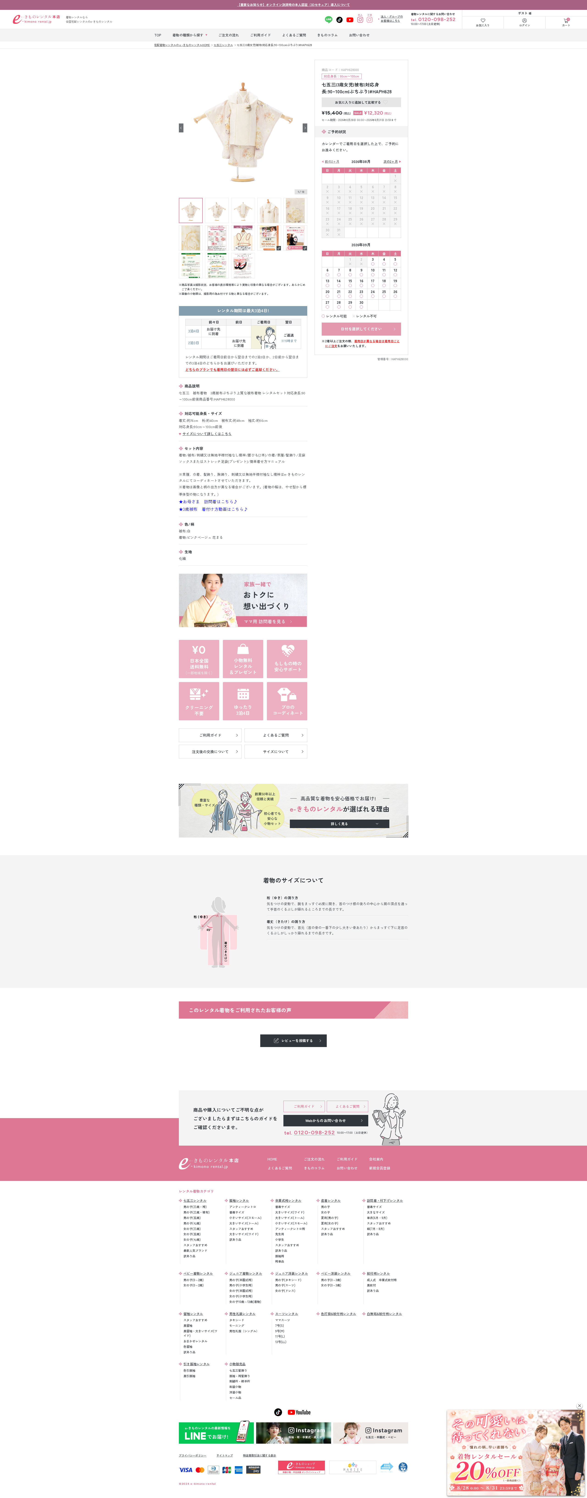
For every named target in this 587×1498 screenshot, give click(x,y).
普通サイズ (236, 1212)
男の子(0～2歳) (193, 1280)
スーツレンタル (286, 1313)
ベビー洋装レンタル (336, 1273)
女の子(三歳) (192, 1229)
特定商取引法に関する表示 (259, 1455)
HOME (272, 1159)
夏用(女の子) (329, 1223)
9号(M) (279, 1331)
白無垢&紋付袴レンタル (384, 1313)
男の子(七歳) (192, 1223)
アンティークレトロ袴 (290, 1229)
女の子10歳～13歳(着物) (245, 1301)
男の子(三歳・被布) (196, 1212)
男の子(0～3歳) (331, 1280)
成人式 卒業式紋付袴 (382, 1280)
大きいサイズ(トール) (243, 1223)
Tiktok (339, 19)
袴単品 (279, 1261)
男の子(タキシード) (288, 1280)
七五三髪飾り (238, 1370)
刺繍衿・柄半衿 (239, 1381)
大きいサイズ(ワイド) (243, 1234)
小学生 (279, 1239)
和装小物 (235, 1387)
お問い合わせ (347, 1168)
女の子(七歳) (192, 1239)
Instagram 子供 (370, 19)
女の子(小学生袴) (240, 1296)
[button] (579, 1406)
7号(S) (279, 1325)
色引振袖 (189, 1370)
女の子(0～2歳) (193, 1285)
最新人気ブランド (195, 1250)
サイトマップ (224, 1455)
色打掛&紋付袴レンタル (338, 1313)
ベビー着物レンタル (198, 1273)
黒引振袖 (189, 1376)
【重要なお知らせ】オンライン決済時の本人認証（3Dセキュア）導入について (293, 4)
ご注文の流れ (314, 1159)
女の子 (325, 1212)
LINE (328, 19)
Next (305, 127)
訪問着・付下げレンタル (385, 1200)
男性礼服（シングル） (244, 1331)
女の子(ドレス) (285, 1290)
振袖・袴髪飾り (239, 1376)
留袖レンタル (193, 1313)
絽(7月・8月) (375, 1229)
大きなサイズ (376, 1212)
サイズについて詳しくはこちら (207, 433)
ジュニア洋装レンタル (291, 1273)
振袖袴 (279, 1256)
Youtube (350, 19)
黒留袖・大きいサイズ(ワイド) (200, 1333)
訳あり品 (189, 1256)
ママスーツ (282, 1320)
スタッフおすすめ (195, 1245)
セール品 (235, 1398)
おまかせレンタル (195, 1341)
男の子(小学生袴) (240, 1285)
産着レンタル (331, 1200)
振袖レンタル (239, 1200)
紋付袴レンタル (378, 1273)
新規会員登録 (379, 1168)
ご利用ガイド (347, 1159)
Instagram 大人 (360, 19)
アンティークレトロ (242, 1207)
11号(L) (280, 1336)
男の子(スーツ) (285, 1285)
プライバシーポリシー (192, 1455)
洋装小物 (235, 1392)
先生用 (279, 1234)
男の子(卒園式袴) (240, 1280)
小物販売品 (237, 1364)
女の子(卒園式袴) (240, 1290)
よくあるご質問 (280, 1168)
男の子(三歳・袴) (195, 1207)
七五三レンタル (194, 1200)
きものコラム (314, 1168)
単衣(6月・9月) (377, 1218)
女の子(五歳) (192, 1234)
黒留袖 (187, 1325)
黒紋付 (371, 1285)
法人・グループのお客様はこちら (392, 18)
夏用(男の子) (329, 1218)
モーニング (236, 1325)
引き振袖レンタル (196, 1364)
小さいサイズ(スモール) (245, 1218)
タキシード (236, 1320)
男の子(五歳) (192, 1218)
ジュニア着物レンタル (245, 1273)
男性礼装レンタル (242, 1313)
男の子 (325, 1207)
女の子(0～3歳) (331, 1285)
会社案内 (376, 1159)
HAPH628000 (399, 359)
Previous (181, 127)
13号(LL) (280, 1342)
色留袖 (187, 1346)
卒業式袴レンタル (288, 1200)
